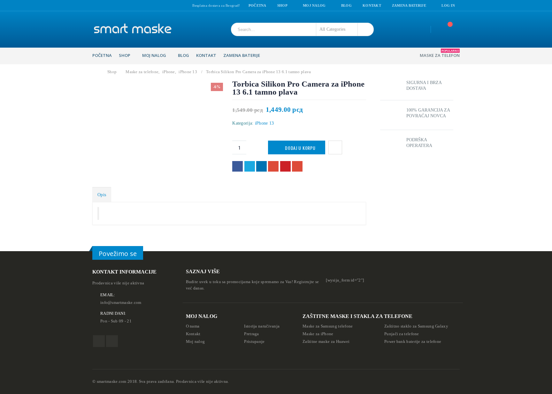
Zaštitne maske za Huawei (326, 341)
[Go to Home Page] (96, 72)
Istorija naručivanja (262, 326)
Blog (346, 5)
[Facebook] (95, 5)
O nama (193, 326)
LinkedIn (261, 166)
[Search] (364, 29)
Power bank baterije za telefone (412, 341)
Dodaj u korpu (300, 147)
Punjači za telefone (401, 334)
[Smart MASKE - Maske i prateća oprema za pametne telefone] (132, 29)
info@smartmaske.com (121, 302)
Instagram (112, 341)
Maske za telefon (440, 53)
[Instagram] (103, 5)
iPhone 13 (264, 123)
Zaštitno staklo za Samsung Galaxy (416, 326)
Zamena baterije (409, 5)
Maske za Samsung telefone (328, 326)
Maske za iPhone (318, 334)
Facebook (237, 166)
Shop (282, 5)
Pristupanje (254, 341)
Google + (273, 166)
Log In (448, 5)
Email (297, 166)
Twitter (249, 166)
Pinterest (285, 166)
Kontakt (372, 5)
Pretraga (251, 334)
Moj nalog (314, 5)
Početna (257, 5)
